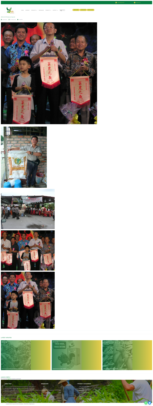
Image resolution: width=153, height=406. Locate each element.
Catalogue (83, 9)
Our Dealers (45, 392)
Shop (44, 390)
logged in (9, 378)
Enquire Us (138, 2)
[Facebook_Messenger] (149, 403)
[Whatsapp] (146, 403)
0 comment (21, 19)
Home (22, 10)
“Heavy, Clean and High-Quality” (111, 368)
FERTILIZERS (81, 390)
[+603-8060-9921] (116, 2)
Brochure (76, 9)
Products (33, 10)
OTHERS (80, 398)
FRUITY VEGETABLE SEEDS (84, 388)
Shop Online (90, 9)
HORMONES (81, 396)
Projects (48, 10)
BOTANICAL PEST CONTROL (84, 392)
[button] (34, 10)
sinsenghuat (4, 19)
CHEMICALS (81, 394)
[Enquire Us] (134, 2)
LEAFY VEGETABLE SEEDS (84, 386)
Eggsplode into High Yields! (59, 368)
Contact (55, 10)
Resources (41, 10)
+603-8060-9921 (120, 2)
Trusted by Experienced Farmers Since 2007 (12, 368)
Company (27, 10)
